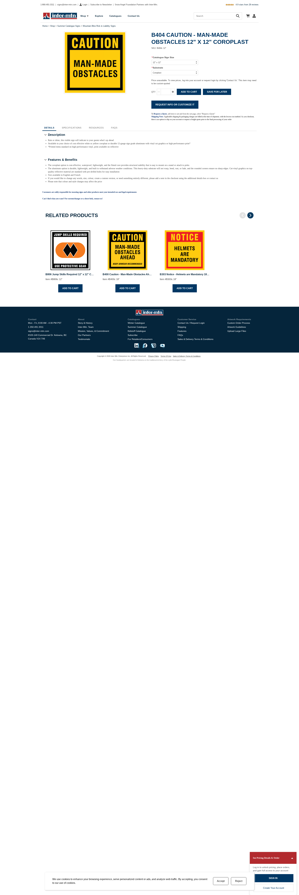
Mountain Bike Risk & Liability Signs (99, 26)
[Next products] (250, 215)
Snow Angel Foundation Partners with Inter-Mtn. (136, 4)
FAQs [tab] (114, 127)
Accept (221, 881)
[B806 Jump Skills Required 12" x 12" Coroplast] (70, 247)
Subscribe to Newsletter (101, 4)
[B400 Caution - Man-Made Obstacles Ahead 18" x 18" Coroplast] (127, 247)
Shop (52, 26)
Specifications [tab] (71, 127)
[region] (149, 259)
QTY (153, 92)
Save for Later (217, 91)
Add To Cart (189, 91)
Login (85, 4)
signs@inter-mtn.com (66, 4)
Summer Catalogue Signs (68, 26)
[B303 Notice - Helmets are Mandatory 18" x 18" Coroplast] (184, 247)
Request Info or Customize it (174, 104)
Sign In (273, 878)
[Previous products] (243, 215)
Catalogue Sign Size (163, 57)
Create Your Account (273, 888)
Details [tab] (49, 127)
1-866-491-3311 (47, 4)
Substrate (157, 67)
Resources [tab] (96, 127)
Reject (238, 881)
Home (45, 26)
